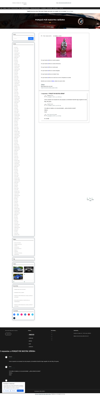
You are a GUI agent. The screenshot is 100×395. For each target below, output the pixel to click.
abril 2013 (16, 220)
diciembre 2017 (16, 146)
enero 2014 (16, 207)
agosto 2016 (16, 166)
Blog (19, 8)
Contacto (8, 8)
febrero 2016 (16, 175)
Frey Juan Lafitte (51, 114)
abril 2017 (16, 154)
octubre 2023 (16, 54)
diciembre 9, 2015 (12, 367)
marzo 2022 (16, 76)
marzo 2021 (16, 92)
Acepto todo (20, 390)
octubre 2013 (16, 211)
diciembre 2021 (16, 80)
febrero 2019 (16, 128)
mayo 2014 (16, 201)
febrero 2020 (16, 111)
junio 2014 (16, 199)
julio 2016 (16, 167)
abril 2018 (16, 143)
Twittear (43, 84)
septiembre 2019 (17, 118)
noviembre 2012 (17, 224)
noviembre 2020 (17, 98)
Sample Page (16, 254)
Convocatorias (16, 247)
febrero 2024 (16, 50)
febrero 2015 (16, 188)
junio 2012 (16, 230)
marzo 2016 (16, 173)
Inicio (1, 8)
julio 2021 (16, 86)
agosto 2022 (16, 70)
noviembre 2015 (17, 179)
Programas (16, 251)
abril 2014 (16, 202)
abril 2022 (16, 74)
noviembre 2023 (17, 53)
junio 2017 (16, 153)
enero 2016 (16, 176)
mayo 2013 (16, 218)
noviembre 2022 (17, 66)
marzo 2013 (16, 221)
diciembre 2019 (16, 114)
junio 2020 (16, 105)
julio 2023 (16, 58)
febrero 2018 (16, 144)
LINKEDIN (56, 8)
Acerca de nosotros (14, 8)
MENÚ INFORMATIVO (25, 8)
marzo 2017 (16, 156)
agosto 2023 (16, 57)
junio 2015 (16, 183)
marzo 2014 (16, 204)
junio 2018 (16, 140)
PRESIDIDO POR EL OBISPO (19, 292)
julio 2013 (16, 215)
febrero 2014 (16, 205)
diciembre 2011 (16, 234)
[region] (13, 387)
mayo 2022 (16, 73)
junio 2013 (16, 217)
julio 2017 (16, 151)
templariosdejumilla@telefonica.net (65, 2)
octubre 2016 (16, 163)
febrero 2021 (16, 93)
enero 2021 (16, 95)
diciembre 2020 (16, 96)
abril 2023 (16, 63)
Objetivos (4, 8)
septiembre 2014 (17, 195)
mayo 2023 (16, 61)
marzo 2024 (16, 48)
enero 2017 (16, 159)
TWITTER (61, 8)
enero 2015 (16, 189)
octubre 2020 (16, 99)
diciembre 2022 (16, 64)
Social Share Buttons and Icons (43, 394)
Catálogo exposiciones (18, 244)
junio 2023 (16, 60)
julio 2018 (16, 138)
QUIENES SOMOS (55, 87)
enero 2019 (16, 130)
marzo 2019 (16, 127)
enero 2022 (16, 79)
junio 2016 (16, 169)
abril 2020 (16, 108)
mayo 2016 (16, 170)
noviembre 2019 (17, 115)
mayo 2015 (16, 185)
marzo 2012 (16, 233)
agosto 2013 (16, 214)
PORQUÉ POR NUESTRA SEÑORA (46, 87)
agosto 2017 (16, 150)
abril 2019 (16, 125)
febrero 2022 (16, 77)
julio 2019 (16, 121)
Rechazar (13, 390)
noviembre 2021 (17, 82)
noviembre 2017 (17, 147)
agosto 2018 (16, 137)
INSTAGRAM (50, 8)
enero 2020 (16, 112)
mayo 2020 (16, 106)
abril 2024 (16, 47)
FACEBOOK (44, 8)
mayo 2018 (16, 141)
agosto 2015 (16, 182)
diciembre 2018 (16, 131)
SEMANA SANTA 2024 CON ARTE (20, 289)
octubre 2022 (16, 67)
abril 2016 (16, 172)
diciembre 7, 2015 (12, 358)
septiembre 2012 (17, 227)
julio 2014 (16, 198)
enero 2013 (16, 223)
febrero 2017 (16, 157)
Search (31, 38)
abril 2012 (16, 231)
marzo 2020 (16, 109)
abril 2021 (16, 90)
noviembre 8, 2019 (12, 381)
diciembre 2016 (16, 160)
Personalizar (7, 390)
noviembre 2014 (17, 192)
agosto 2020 (16, 102)
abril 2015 (16, 186)
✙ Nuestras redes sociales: (35, 8)
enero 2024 (16, 51)
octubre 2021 (16, 83)
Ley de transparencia (17, 248)
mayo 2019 (16, 124)
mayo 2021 (16, 89)
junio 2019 (16, 122)
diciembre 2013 (16, 208)
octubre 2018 (16, 134)
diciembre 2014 (16, 191)
